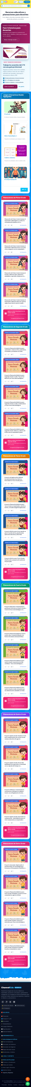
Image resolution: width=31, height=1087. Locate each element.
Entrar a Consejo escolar (11, 40)
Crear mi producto (10, 86)
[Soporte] (14, 1001)
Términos (10, 1084)
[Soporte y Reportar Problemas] (28, 1079)
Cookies (15, 1084)
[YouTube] (10, 1001)
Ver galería (21, 86)
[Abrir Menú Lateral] (2, 2)
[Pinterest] (6, 1001)
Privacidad (4, 1084)
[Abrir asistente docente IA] (28, 1084)
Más (23, 189)
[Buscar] (28, 6)
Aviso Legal (21, 1084)
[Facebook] (2, 1001)
